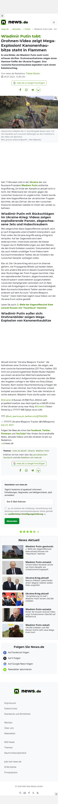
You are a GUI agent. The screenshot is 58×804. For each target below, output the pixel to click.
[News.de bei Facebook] (29, 792)
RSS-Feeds (9, 742)
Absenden (12, 521)
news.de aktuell (19, 450)
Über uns (9, 727)
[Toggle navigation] (54, 22)
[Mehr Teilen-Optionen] (38, 90)
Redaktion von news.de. (31, 457)
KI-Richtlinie (10, 767)
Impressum (10, 703)
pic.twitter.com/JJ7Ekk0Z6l (34, 416)
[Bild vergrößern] (56, 98)
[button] (29, 82)
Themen (8, 747)
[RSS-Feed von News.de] (38, 792)
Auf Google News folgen (20, 663)
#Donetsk (40, 406)
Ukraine (31, 450)
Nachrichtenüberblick (15, 752)
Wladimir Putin (42, 450)
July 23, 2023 (7, 424)
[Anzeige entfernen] (56, 794)
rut (2, 443)
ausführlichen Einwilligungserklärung (25, 514)
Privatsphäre (10, 772)
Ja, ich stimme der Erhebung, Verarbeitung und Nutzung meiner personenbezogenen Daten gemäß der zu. (29, 511)
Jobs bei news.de (12, 761)
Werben (8, 722)
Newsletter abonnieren (20, 669)
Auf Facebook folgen (18, 652)
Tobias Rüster (33, 73)
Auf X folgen (14, 658)
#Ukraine (6, 399)
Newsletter (10, 733)
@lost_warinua (13, 416)
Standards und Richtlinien (17, 713)
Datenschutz (10, 708)
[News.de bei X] (33, 792)
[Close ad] (2, 16)
